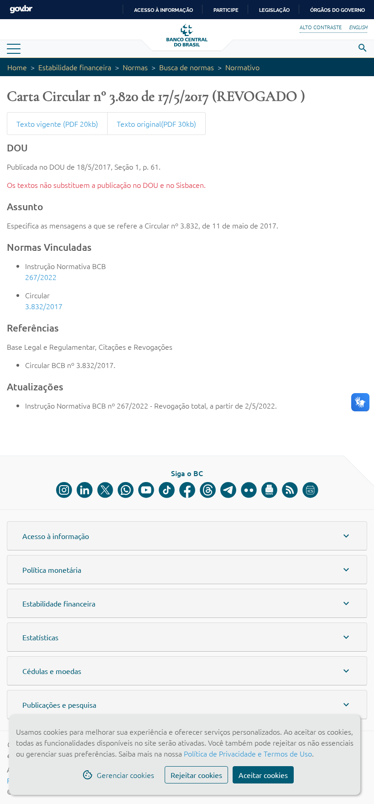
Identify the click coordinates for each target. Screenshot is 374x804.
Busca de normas (186, 67)
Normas (135, 67)
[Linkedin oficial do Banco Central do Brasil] (85, 490)
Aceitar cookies (263, 774)
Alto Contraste (321, 27)
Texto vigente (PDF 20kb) (57, 124)
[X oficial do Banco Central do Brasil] (105, 490)
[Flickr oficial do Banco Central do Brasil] (249, 490)
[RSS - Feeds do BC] (290, 490)
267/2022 (41, 277)
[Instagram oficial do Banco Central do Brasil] (64, 490)
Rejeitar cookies (196, 774)
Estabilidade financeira (74, 67)
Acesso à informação (163, 10)
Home (17, 67)
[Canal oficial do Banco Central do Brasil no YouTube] (146, 490)
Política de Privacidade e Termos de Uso (247, 753)
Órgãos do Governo (337, 10)
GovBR (21, 9)
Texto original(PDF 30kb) (156, 124)
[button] (187, 536)
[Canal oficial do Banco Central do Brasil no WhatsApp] (126, 490)
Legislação (274, 10)
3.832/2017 (43, 306)
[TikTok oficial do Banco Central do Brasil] (167, 490)
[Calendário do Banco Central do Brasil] (310, 490)
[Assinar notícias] (269, 490)
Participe (226, 10)
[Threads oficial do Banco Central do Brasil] (208, 490)
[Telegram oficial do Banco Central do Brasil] (228, 490)
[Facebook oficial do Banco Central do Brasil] (187, 490)
